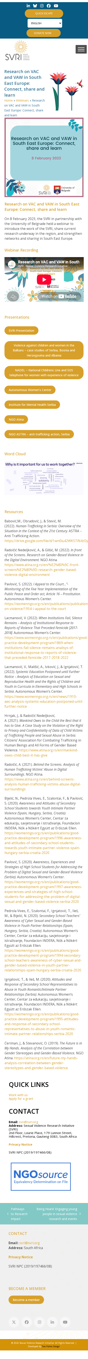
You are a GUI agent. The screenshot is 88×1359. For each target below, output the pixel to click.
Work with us (18, 1095)
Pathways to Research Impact (17, 1214)
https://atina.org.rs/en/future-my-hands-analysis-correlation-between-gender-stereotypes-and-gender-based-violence (41, 1063)
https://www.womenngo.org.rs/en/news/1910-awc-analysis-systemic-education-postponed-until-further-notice (43, 701)
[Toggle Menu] (81, 49)
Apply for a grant (21, 1098)
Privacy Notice (20, 1144)
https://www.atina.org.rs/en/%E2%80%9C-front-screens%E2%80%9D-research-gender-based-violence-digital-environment (41, 570)
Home (8, 100)
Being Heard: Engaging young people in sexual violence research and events (54, 1214)
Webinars (22, 100)
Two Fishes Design (51, 1346)
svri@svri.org (28, 1122)
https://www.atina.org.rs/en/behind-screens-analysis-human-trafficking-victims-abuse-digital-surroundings (42, 784)
